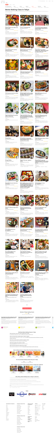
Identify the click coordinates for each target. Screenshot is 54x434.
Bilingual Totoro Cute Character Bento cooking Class (26, 50)
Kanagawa (39, 114)
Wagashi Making (19, 407)
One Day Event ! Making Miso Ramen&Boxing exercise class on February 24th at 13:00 (26, 139)
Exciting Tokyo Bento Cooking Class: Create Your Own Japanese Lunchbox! (41, 273)
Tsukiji (11, 293)
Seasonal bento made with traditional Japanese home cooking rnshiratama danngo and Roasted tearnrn (41, 161)
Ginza (28, 413)
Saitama (39, 26)
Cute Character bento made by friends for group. (26, 230)
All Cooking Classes (8, 7)
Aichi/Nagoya (7, 412)
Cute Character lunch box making (11, 93)
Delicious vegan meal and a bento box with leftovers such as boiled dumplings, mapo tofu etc (26, 94)
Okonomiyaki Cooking (19, 419)
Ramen (22, 7)
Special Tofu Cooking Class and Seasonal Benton (41, 94)
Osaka (7, 407)
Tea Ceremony (39, 228)
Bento (34, 7)
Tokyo (34, 11)
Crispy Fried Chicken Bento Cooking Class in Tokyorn (41, 139)
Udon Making (18, 421)
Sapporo (7, 410)
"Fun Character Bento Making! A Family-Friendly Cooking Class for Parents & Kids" (41, 28)
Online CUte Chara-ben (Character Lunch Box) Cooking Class (26, 72)
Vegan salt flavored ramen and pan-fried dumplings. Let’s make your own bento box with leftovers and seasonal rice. (26, 116)
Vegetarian (40, 7)
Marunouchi (29, 414)
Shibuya (11, 114)
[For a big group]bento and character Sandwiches (10, 252)
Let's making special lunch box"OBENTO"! (10, 230)
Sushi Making (18, 417)
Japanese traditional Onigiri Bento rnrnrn (11, 208)
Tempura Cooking (19, 406)
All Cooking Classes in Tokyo (27, 308)
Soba (36, 114)
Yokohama (7, 413)
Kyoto (7, 406)
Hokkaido (7, 409)
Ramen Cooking (19, 408)
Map (1, 2)
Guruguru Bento (8, 160)
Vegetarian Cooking (19, 410)
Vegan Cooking (19, 411)
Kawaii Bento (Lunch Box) (25, 272)
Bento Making (18, 409)
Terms (43, 409)
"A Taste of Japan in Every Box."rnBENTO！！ (40, 183)
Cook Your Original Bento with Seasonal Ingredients (40, 208)
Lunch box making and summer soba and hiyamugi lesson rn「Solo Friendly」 (41, 116)
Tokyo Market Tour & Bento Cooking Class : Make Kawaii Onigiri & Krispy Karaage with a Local (41, 50)
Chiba (9, 70)
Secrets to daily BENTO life (25, 27)
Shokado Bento (38, 71)
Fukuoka (7, 408)
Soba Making (18, 412)
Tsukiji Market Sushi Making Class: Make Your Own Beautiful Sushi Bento (11, 295)
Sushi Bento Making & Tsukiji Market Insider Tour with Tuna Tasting (26, 295)
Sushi (16, 7)
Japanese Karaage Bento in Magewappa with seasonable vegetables (25, 208)
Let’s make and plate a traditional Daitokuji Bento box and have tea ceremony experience (41, 230)
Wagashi (28, 7)
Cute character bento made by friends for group (11, 50)
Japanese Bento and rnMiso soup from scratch (11, 28)
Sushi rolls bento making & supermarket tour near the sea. (26, 252)
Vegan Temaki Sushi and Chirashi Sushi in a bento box (11, 116)
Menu (6, 2)
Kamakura (7, 414)
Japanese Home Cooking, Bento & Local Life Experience (11, 273)
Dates (4, 2)
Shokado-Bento (8, 138)
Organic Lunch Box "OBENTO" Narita (25, 161)
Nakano (29, 412)
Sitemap (43, 408)
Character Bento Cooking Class (11, 71)
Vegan (46, 7)
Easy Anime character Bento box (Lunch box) (11, 183)
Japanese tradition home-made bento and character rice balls (41, 252)
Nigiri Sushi (36, 419)
